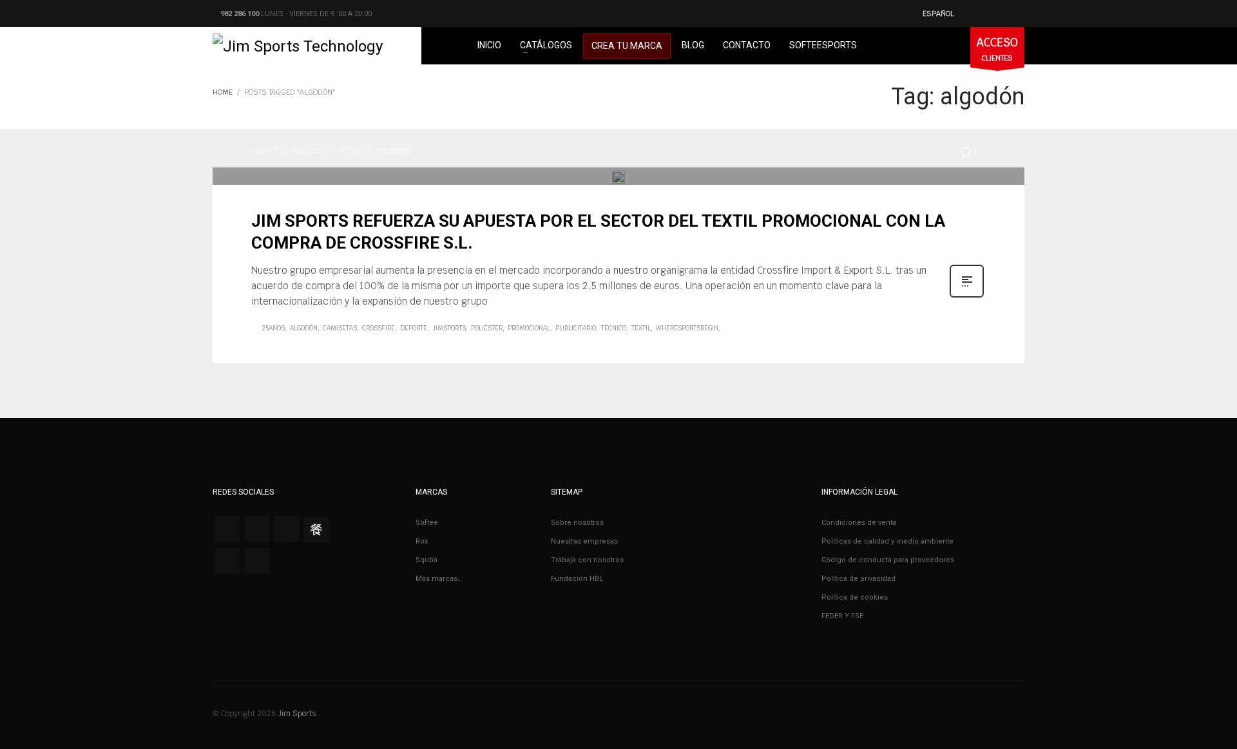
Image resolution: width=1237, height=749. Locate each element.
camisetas (340, 328)
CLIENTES (997, 48)
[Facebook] (227, 529)
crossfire (378, 328)
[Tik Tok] (227, 561)
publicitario (575, 328)
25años (273, 328)
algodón (304, 328)
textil (641, 328)
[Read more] (967, 296)
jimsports (449, 328)
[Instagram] (287, 529)
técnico (613, 328)
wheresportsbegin (687, 328)
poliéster (487, 328)
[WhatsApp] (316, 529)
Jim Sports (392, 151)
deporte (413, 328)
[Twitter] (257, 529)
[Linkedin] (257, 561)
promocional (529, 328)
